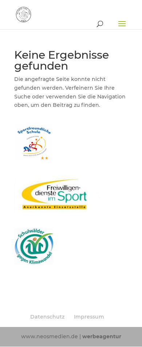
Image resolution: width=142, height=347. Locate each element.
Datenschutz (47, 316)
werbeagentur (101, 336)
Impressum (89, 316)
